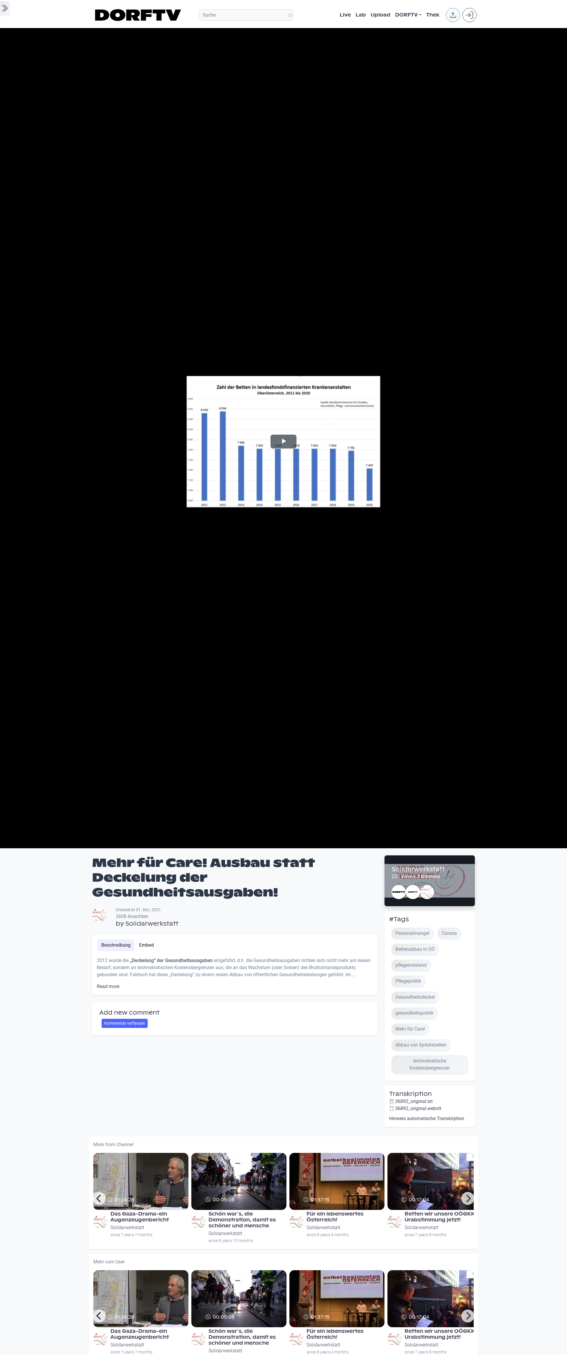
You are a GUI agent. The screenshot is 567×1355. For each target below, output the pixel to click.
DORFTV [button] (406, 15)
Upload (380, 15)
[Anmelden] (469, 15)
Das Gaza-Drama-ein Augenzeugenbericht (139, 1217)
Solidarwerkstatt (151, 923)
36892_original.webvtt (418, 1108)
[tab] (115, 945)
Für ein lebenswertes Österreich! (335, 1217)
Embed (146, 945)
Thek (432, 15)
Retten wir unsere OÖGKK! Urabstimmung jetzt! (440, 1217)
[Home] (139, 15)
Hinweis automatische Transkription (426, 1118)
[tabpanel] (235, 973)
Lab (361, 15)
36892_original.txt (414, 1101)
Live (345, 15)
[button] (453, 15)
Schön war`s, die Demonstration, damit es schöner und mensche (242, 1220)
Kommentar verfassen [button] (124, 1023)
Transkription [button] (410, 1094)
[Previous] (99, 1198)
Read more (108, 986)
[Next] (467, 1198)
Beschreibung (116, 945)
